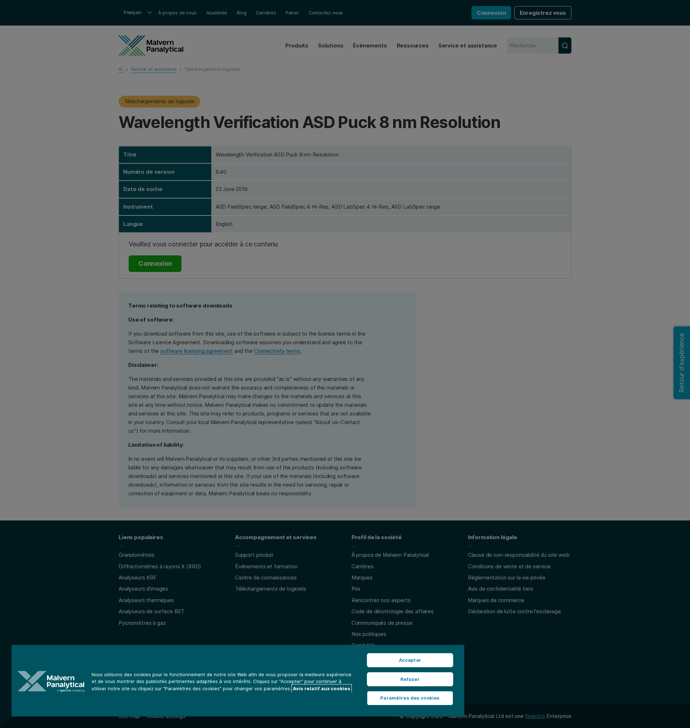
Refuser (410, 679)
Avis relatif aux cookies (321, 688)
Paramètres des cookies (410, 698)
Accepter (410, 660)
